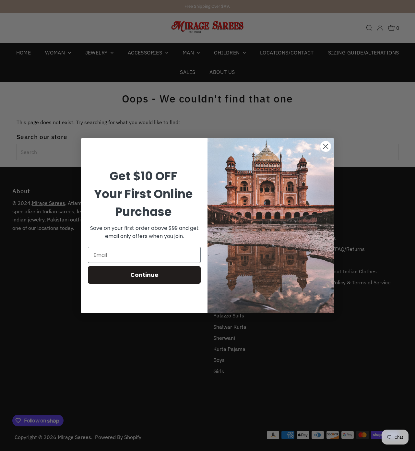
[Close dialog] (325, 146)
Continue (144, 275)
